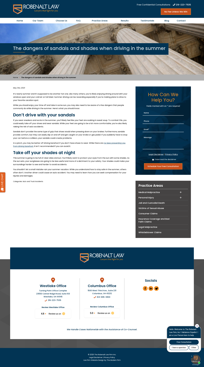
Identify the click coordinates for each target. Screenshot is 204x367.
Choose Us (61, 20)
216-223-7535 (183, 4)
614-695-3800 (103, 297)
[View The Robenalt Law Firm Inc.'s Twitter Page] (156, 289)
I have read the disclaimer (165, 159)
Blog (166, 20)
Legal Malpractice (147, 227)
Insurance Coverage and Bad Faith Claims (153, 220)
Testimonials (147, 20)
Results (125, 20)
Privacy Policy (171, 154)
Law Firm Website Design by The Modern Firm (102, 360)
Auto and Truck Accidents (33, 181)
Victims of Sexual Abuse (151, 208)
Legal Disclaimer (156, 154)
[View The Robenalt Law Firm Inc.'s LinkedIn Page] (150, 289)
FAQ (78, 20)
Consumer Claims (147, 213)
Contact (181, 20)
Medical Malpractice (149, 192)
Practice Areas (100, 20)
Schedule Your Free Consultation (163, 166)
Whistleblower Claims (149, 232)
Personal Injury (146, 197)
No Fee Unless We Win (175, 11)
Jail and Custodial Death (151, 202)
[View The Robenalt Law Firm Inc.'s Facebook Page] (145, 289)
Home (20, 20)
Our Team (38, 20)
